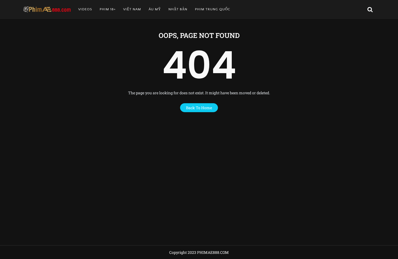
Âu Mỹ (155, 9)
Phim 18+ (108, 9)
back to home (199, 107)
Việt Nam (132, 9)
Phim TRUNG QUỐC (212, 9)
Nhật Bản (177, 9)
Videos (85, 9)
